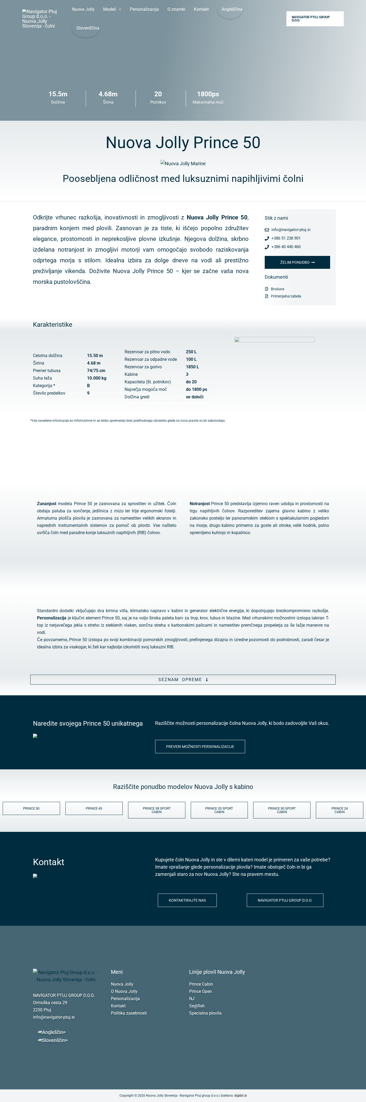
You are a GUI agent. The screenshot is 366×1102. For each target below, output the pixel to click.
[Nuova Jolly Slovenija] (42, 18)
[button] (118, 9)
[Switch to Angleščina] (230, 9)
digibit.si (240, 1095)
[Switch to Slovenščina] (52, 1040)
